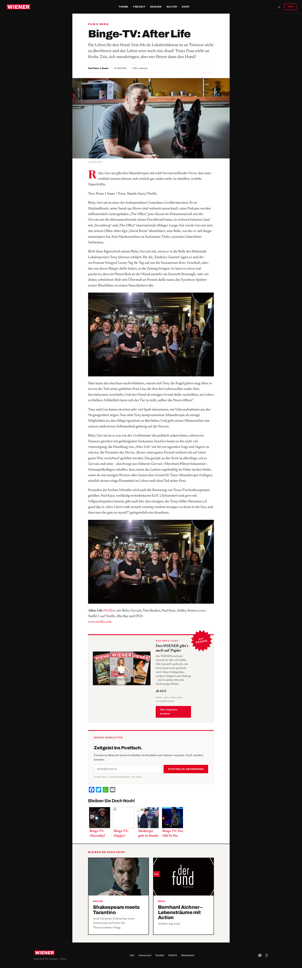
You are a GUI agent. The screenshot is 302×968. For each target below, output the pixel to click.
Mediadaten (188, 955)
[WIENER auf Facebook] (260, 955)
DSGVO (172, 955)
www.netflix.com (100, 622)
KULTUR (172, 6)
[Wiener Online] (18, 6)
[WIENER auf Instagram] (266, 955)
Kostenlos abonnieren (186, 769)
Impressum (145, 955)
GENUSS (155, 6)
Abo (132, 955)
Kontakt (160, 955)
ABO (290, 6)
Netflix (109, 610)
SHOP (185, 6)
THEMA (123, 6)
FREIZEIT (139, 6)
